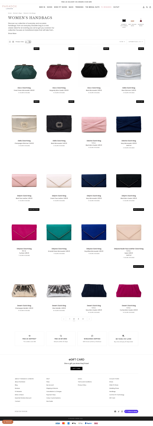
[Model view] (29, 41)
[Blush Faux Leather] (21, 201)
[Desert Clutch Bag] (24, 284)
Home (10, 13)
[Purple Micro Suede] (30, 256)
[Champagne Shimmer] (129, 93)
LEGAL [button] (80, 379)
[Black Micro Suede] (30, 201)
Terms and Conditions (85, 382)
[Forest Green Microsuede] (29, 93)
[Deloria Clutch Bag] (94, 119)
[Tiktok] (118, 411)
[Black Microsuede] (22, 93)
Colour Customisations (53, 398)
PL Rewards (18, 391)
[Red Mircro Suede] (24, 256)
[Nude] (14, 256)
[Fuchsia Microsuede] (16, 93)
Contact (17, 401)
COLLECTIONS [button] (114, 379)
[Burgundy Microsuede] (35, 311)
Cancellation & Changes (54, 391)
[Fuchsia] (18, 256)
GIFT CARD (76, 368)
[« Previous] (64, 319)
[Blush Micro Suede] (97, 148)
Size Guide (49, 401)
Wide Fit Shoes (113, 385)
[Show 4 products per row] (14, 41)
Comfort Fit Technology (116, 395)
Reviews (17, 388)
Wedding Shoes (114, 388)
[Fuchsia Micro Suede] (13, 311)
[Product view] (26, 41)
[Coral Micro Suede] (91, 148)
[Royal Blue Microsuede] (27, 256)
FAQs (47, 382)
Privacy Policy (82, 385)
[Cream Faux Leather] (18, 201)
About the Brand (20, 382)
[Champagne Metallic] (19, 311)
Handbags (112, 391)
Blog (16, 385)
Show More (12, 33)
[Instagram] (122, 411)
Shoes (111, 382)
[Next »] (89, 319)
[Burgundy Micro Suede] (32, 93)
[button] (42, 7)
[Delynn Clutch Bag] (24, 174)
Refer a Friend (19, 395)
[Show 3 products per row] (10, 41)
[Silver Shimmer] (125, 93)
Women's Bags (17, 13)
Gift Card (112, 398)
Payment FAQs (51, 395)
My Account (50, 385)
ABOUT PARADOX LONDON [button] (24, 379)
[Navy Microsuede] (26, 93)
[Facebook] (115, 411)
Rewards (9, 422)
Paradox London (74, 418)
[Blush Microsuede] (19, 93)
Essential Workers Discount (23, 398)
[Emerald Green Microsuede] (21, 256)
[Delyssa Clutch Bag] (59, 227)
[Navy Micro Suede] (16, 311)
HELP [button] (48, 379)
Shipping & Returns (52, 388)
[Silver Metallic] (26, 311)
